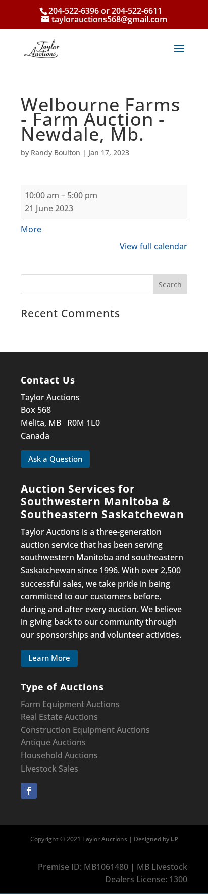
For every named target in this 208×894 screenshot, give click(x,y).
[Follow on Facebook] (29, 791)
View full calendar (153, 246)
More (31, 229)
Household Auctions (59, 755)
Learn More (49, 658)
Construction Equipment (68, 729)
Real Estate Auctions (59, 716)
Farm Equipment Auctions (70, 704)
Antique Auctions (53, 742)
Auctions (133, 729)
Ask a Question (55, 459)
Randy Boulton (55, 152)
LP (174, 839)
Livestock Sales (49, 768)
